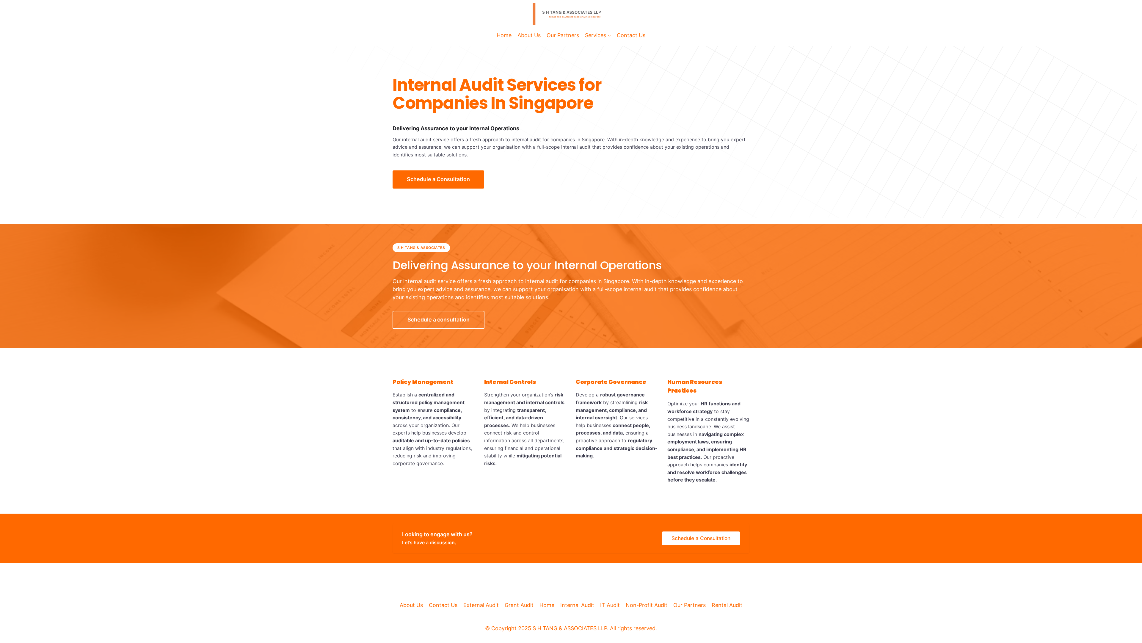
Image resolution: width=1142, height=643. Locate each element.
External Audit (481, 605)
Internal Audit (577, 605)
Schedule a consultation (438, 319)
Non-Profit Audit (646, 605)
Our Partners (689, 605)
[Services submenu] (609, 35)
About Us (411, 605)
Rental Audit (727, 605)
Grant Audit (519, 605)
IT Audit (610, 605)
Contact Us (443, 605)
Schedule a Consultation (438, 179)
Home (546, 605)
